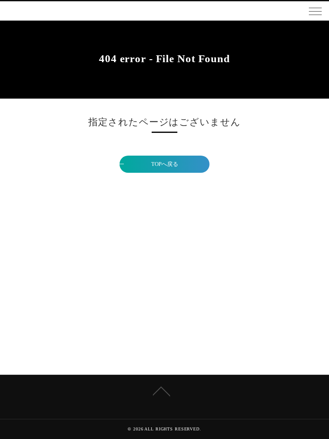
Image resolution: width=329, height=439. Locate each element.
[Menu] (315, 10)
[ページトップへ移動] (161, 390)
